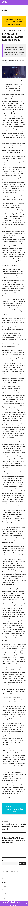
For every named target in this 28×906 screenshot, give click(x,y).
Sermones (5, 875)
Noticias (4, 886)
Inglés (4, 893)
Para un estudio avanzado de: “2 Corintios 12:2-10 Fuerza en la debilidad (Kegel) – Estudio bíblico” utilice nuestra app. (14, 50)
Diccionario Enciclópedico (10, 871)
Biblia (4, 2)
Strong (4, 882)
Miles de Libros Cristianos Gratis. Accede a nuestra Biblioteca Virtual (14, 21)
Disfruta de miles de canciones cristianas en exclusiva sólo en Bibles (14, 809)
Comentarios (6, 879)
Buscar (4, 861)
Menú (23, 10)
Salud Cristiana (6, 890)
